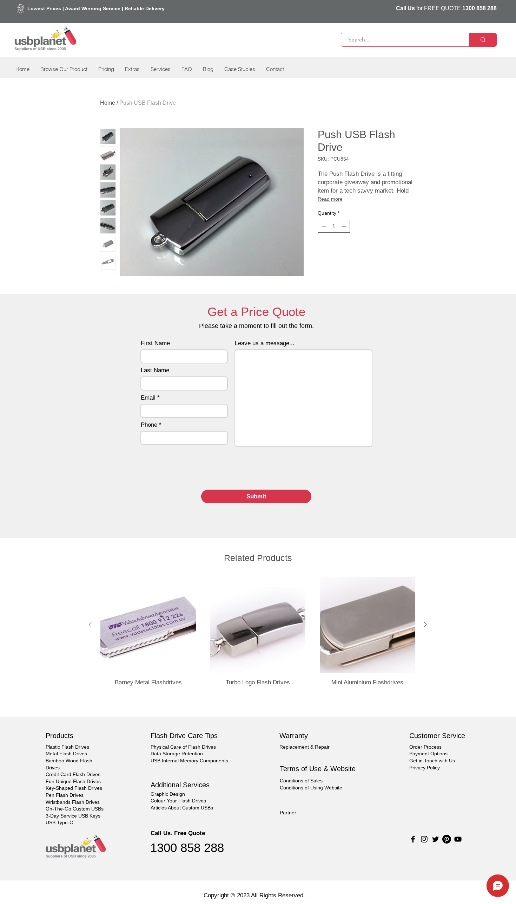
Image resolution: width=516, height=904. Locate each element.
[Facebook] (413, 839)
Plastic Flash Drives (67, 747)
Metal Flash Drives (66, 753)
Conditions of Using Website (311, 787)
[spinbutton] (334, 226)
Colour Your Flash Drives (178, 800)
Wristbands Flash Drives (73, 802)
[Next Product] (425, 624)
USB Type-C (59, 822)
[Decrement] (323, 226)
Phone (149, 425)
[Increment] (344, 226)
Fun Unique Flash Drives (73, 781)
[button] (64, 69)
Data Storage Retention (177, 753)
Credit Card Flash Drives (73, 774)
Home (107, 103)
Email (148, 398)
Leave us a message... (265, 343)
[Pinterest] (446, 839)
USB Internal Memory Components (189, 760)
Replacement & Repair (304, 747)
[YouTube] (458, 839)
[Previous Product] (90, 624)
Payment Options (428, 753)
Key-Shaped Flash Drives (74, 788)
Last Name (155, 370)
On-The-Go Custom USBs (75, 809)
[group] (258, 638)
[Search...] (482, 39)
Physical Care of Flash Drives (183, 747)
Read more (330, 199)
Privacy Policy (424, 767)
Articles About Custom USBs (182, 808)
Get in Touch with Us (432, 760)
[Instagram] (424, 839)
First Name (155, 343)
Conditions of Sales (301, 780)
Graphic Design (168, 794)
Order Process (425, 747)
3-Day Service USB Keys (73, 816)
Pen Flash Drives (65, 795)
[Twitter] (435, 839)
